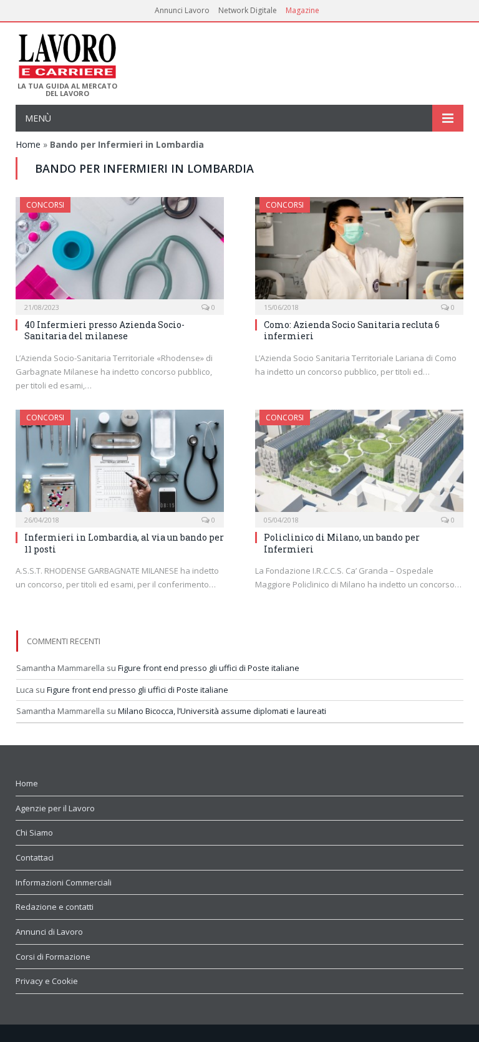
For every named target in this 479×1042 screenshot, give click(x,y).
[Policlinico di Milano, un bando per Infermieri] (359, 464)
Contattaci (35, 857)
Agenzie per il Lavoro (55, 808)
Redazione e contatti (55, 906)
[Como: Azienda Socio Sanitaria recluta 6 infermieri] (359, 252)
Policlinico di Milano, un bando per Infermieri (342, 542)
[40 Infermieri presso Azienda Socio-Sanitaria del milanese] (120, 252)
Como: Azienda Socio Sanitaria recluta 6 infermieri (352, 330)
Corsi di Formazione (53, 956)
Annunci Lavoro (182, 10)
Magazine (302, 10)
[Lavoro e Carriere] (66, 52)
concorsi (45, 205)
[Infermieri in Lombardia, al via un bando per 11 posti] (120, 464)
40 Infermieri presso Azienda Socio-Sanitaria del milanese (104, 330)
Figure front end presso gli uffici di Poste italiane (208, 667)
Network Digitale (247, 10)
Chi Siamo (34, 832)
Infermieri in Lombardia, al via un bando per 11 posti (124, 542)
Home (28, 144)
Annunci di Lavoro (49, 931)
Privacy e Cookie (47, 981)
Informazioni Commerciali (64, 882)
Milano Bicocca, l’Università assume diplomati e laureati (222, 710)
